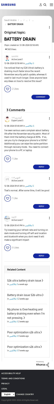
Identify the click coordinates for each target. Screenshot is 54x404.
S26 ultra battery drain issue (24, 280)
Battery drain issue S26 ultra (24, 295)
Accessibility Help (11, 373)
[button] (45, 57)
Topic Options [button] (45, 27)
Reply (41, 167)
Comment (40, 97)
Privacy (5, 383)
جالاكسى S (29, 63)
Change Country (25, 394)
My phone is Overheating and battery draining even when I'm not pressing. (26, 313)
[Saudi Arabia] (8, 4)
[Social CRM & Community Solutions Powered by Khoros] (42, 364)
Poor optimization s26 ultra (23, 332)
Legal (4, 389)
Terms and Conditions (13, 378)
